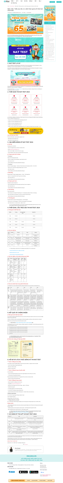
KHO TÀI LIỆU (50, 480)
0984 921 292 (45, 475)
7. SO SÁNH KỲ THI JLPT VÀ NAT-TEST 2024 (50, 59)
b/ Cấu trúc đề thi (47, 42)
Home (8, 6)
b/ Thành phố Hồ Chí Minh (49, 32)
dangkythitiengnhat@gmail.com (14, 149)
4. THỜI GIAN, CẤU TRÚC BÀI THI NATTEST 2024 (50, 39)
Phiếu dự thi (47, 58)
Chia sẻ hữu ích (12, 6)
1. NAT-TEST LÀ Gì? (48, 25)
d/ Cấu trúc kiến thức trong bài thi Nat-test (50, 44)
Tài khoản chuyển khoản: (48, 55)
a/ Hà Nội (46, 31)
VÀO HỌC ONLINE (42, 480)
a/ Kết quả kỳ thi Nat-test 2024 (50, 47)
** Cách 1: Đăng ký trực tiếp (49, 51)
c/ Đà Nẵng (46, 33)
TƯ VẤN (28, 480)
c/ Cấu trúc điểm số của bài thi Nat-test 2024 (50, 43)
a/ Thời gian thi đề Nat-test (49, 40)
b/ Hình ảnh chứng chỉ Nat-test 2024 (50, 48)
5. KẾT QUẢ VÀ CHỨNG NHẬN (50, 46)
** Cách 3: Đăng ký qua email (49, 54)
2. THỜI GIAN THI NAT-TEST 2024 (50, 27)
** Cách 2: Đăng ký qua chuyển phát (50, 52)
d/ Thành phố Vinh (47, 35)
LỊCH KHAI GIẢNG (34, 480)
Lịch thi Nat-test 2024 (48, 28)
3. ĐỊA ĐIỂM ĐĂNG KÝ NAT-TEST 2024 (50, 29)
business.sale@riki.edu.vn (46, 474)
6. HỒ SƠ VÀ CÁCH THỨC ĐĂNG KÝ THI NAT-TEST (50, 50)
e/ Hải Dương (47, 36)
